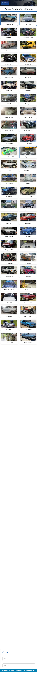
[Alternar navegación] (34, 2)
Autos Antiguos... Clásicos (19, 9)
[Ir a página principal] (5, 3)
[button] (18, 653)
